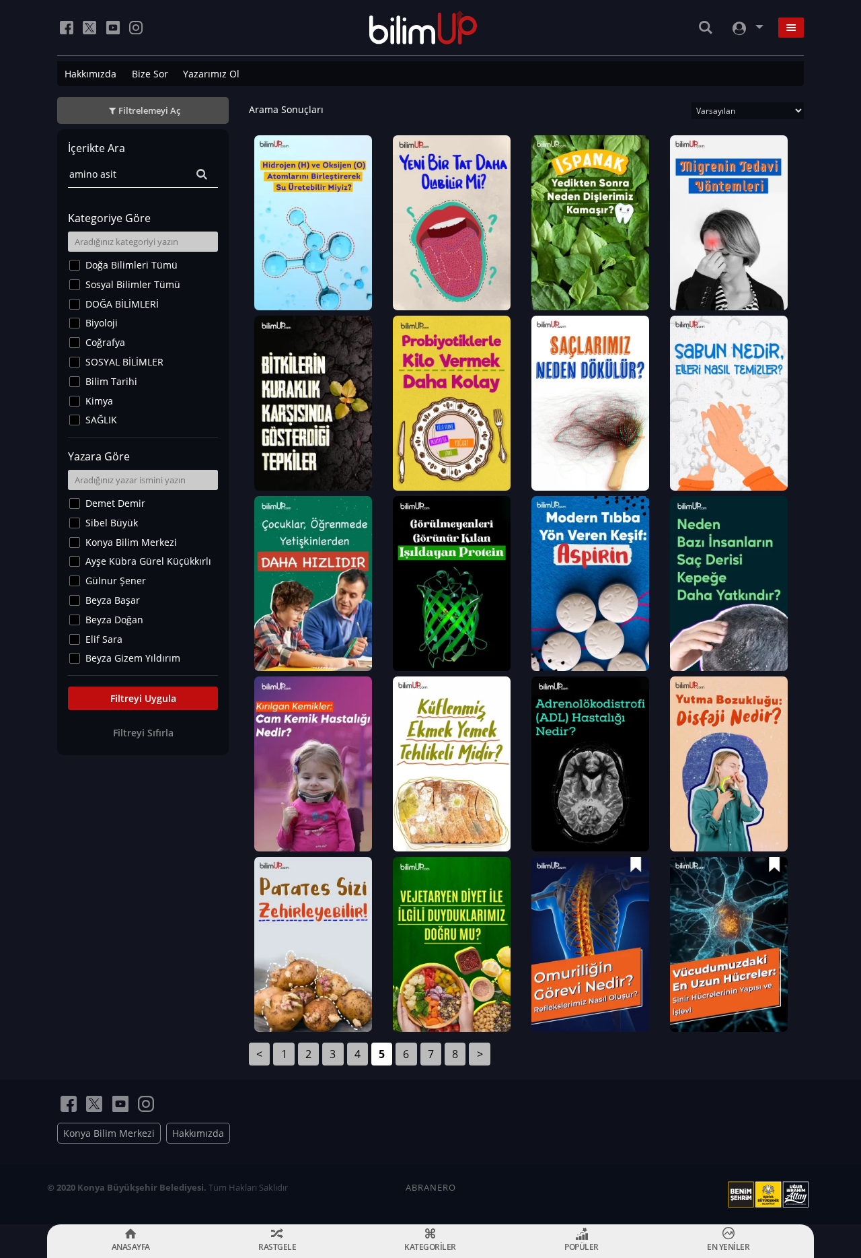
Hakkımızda (90, 73)
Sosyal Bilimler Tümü (132, 284)
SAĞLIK (101, 419)
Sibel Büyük (111, 522)
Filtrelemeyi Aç (149, 110)
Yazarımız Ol (211, 73)
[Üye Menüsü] (747, 28)
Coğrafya (105, 342)
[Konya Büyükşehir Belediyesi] (771, 1194)
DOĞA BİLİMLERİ (122, 304)
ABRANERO (431, 1187)
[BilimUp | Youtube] (113, 27)
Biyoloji (101, 322)
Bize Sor (150, 73)
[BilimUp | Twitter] (89, 27)
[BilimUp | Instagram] (135, 27)
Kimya (99, 400)
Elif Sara (103, 639)
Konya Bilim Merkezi (131, 542)
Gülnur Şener (115, 580)
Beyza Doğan (114, 619)
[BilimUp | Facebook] (66, 27)
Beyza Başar (112, 600)
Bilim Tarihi (111, 381)
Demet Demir (115, 503)
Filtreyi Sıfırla (143, 732)
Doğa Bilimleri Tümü (131, 264)
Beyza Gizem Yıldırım (132, 658)
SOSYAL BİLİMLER (124, 361)
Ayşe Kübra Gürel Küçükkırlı (148, 561)
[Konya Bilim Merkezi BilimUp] (423, 27)
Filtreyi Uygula (143, 698)
